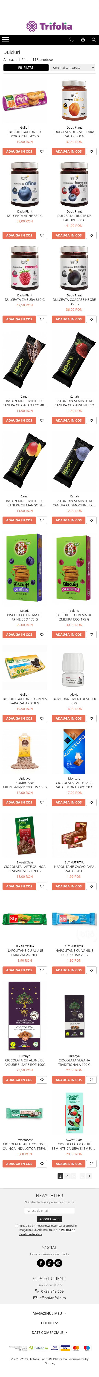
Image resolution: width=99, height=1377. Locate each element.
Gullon (24, 127)
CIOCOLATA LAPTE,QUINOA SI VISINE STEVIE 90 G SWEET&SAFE (25, 868)
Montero (74, 778)
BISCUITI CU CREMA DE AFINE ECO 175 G (24, 617)
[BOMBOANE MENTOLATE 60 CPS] (74, 667)
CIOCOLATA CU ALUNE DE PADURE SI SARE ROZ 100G (24, 1062)
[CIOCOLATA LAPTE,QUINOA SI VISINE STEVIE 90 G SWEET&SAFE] (24, 835)
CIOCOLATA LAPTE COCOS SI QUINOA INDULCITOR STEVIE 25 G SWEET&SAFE (25, 1146)
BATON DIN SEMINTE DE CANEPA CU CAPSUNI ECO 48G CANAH (74, 403)
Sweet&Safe (25, 862)
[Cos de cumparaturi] (83, 39)
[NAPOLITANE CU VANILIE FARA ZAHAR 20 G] (74, 919)
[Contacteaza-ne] (71, 39)
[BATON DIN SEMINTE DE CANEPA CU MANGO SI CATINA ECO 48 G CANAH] (24, 461)
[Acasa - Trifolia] (49, 26)
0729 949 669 (52, 1291)
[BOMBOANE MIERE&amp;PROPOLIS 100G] (24, 752)
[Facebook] (41, 1263)
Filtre (28, 67)
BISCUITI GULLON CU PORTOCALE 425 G (25, 134)
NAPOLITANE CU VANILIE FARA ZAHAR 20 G (74, 952)
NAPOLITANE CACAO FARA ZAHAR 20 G (74, 868)
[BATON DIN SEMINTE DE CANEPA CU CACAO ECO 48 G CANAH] (24, 361)
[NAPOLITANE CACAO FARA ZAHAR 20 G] (74, 835)
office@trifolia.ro (52, 1297)
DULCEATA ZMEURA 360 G (25, 299)
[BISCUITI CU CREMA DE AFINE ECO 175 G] (24, 568)
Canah (24, 396)
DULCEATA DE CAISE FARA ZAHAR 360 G (74, 134)
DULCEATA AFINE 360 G (25, 215)
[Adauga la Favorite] (42, 151)
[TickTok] (50, 1263)
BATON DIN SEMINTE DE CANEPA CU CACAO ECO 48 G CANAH (25, 403)
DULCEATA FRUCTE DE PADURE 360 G (74, 217)
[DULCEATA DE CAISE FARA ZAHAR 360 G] (74, 100)
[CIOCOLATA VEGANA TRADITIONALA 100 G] (74, 1016)
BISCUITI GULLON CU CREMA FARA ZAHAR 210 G (25, 701)
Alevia (74, 694)
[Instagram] (58, 1263)
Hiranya (24, 1056)
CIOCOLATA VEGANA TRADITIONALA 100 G (74, 1062)
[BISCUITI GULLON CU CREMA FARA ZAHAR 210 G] (24, 667)
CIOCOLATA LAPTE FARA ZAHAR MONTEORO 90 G (74, 784)
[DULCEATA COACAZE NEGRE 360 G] (74, 268)
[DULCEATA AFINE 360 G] (24, 184)
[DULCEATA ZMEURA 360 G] (24, 268)
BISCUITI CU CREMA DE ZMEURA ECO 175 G (74, 617)
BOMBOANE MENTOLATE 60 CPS (74, 701)
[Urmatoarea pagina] (89, 1176)
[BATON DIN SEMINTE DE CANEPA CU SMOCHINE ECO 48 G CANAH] (74, 461)
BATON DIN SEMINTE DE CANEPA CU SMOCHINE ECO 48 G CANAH (74, 503)
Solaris (24, 611)
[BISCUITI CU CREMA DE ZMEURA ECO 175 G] (74, 568)
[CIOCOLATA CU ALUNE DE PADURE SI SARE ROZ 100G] (24, 1016)
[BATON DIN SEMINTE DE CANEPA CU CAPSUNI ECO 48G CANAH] (74, 361)
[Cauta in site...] (94, 39)
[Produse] (6, 40)
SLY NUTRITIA (74, 862)
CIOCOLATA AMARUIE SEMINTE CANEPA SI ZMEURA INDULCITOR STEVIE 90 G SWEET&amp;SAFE (74, 1146)
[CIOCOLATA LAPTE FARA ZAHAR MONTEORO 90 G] (74, 751)
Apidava (24, 778)
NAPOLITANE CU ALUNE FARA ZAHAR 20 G (25, 952)
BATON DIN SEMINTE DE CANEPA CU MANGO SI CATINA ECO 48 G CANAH (25, 503)
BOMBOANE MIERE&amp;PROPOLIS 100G (25, 784)
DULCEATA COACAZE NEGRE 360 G (74, 301)
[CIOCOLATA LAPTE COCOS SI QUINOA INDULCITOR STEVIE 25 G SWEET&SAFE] (24, 1112)
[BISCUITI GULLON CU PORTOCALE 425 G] (24, 100)
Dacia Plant (74, 127)
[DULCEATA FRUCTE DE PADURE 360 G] (74, 184)
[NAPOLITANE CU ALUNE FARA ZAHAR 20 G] (24, 919)
